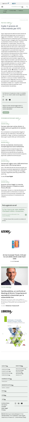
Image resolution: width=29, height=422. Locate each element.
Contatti (3, 405)
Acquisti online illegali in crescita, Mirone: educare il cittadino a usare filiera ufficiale (12, 186)
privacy (4, 220)
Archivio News (12, 10)
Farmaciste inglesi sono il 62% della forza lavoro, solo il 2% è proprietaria (14, 164)
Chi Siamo (4, 403)
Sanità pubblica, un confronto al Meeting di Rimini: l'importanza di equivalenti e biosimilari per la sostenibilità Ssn (14, 294)
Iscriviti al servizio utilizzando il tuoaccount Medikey (10, 215)
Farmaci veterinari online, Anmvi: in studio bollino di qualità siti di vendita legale (13, 128)
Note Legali (4, 407)
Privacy (3, 408)
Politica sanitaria (14, 267)
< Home (5, 10)
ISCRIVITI (5, 112)
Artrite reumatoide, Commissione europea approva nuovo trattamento (12, 145)
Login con (4, 3)
